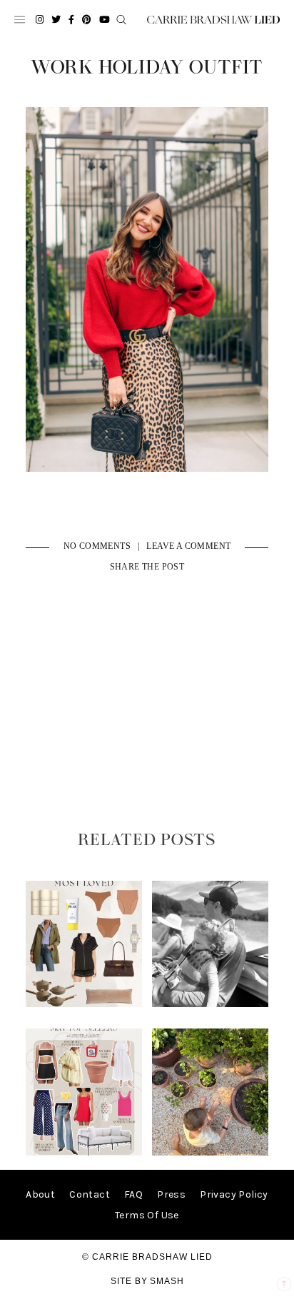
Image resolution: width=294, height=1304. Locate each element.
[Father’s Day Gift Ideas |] (210, 1004)
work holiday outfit (147, 68)
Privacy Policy (234, 1194)
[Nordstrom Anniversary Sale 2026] (84, 1004)
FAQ (133, 1194)
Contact (89, 1194)
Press (171, 1194)
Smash (167, 1281)
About (40, 1194)
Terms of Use (147, 1215)
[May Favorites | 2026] (84, 1152)
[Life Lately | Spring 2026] (210, 1152)
